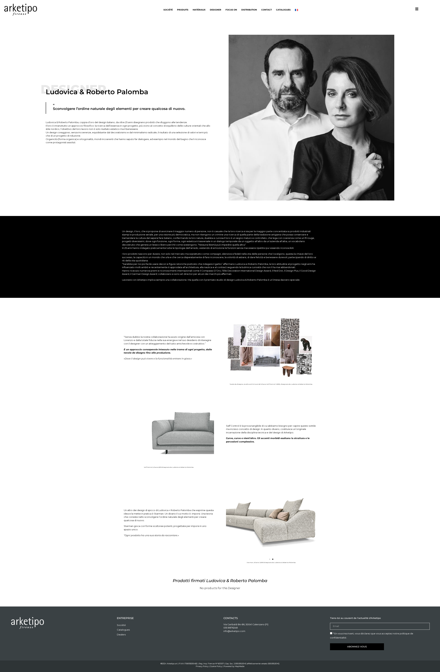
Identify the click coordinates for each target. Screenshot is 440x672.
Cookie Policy (216, 666)
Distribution (249, 9)
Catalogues (283, 9)
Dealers (121, 634)
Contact (266, 9)
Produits (182, 9)
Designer (215, 9)
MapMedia (239, 666)
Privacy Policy (202, 666)
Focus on (231, 9)
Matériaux (199, 9)
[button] (230, 521)
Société (168, 9)
